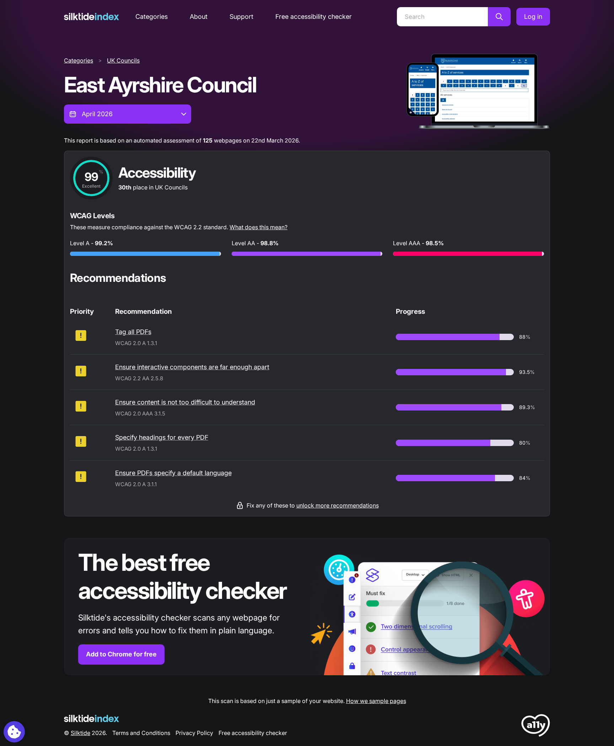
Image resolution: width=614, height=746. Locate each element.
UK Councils (123, 60)
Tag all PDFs (133, 332)
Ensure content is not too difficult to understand (185, 402)
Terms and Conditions (141, 732)
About (199, 16)
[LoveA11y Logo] (535, 726)
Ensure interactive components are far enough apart (192, 367)
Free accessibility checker (313, 16)
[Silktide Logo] (91, 718)
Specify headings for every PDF (161, 437)
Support (241, 16)
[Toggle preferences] (14, 731)
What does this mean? (258, 227)
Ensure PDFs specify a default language (173, 473)
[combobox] (127, 114)
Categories (151, 16)
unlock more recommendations (337, 505)
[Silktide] (91, 16)
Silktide (80, 732)
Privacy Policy (194, 732)
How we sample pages (376, 700)
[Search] (499, 16)
